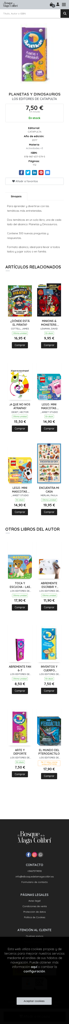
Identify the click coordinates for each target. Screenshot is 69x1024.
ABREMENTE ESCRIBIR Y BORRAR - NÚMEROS (49, 585)
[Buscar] (65, 13)
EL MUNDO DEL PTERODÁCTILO (49, 752)
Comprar (20, 345)
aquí (34, 967)
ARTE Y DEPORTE (20, 752)
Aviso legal (34, 900)
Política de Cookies (34, 917)
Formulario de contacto (34, 882)
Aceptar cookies (34, 1001)
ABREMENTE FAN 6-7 (20, 668)
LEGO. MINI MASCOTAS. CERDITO (49, 406)
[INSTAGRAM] (34, 854)
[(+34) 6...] (40, 854)
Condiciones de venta (34, 906)
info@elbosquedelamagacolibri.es (35, 876)
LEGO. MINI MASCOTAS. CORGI (20, 489)
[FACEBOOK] (28, 854)
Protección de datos (34, 911)
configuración (34, 971)
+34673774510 (34, 871)
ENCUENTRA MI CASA (49, 489)
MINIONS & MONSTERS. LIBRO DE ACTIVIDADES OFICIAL (49, 323)
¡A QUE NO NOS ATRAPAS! (20, 406)
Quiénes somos (34, 936)
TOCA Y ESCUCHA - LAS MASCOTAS (20, 585)
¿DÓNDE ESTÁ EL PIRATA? (20, 322)
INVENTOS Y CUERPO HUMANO (49, 668)
